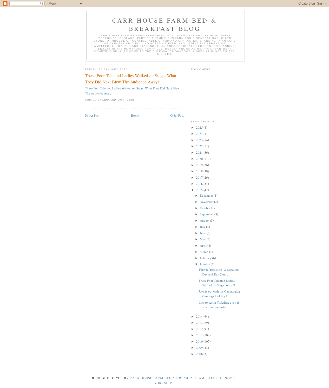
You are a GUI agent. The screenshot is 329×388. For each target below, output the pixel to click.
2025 (200, 127)
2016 (200, 183)
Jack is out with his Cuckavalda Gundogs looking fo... (219, 293)
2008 (200, 354)
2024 (200, 133)
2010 (200, 341)
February (206, 258)
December (207, 195)
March (204, 252)
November (207, 202)
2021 (200, 152)
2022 (200, 146)
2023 (200, 140)
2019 (200, 165)
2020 (200, 158)
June (203, 233)
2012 (200, 329)
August (205, 220)
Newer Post (92, 115)
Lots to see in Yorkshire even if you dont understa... (219, 304)
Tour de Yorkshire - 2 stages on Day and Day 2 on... (219, 271)
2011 (200, 335)
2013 (200, 322)
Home (135, 115)
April (203, 245)
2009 (200, 347)
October (205, 208)
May (203, 239)
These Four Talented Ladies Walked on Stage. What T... (218, 283)
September (207, 214)
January (205, 264)
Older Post (177, 115)
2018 (200, 171)
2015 (200, 190)
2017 (200, 177)
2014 (200, 316)
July (203, 227)
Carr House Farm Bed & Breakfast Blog (164, 24)
